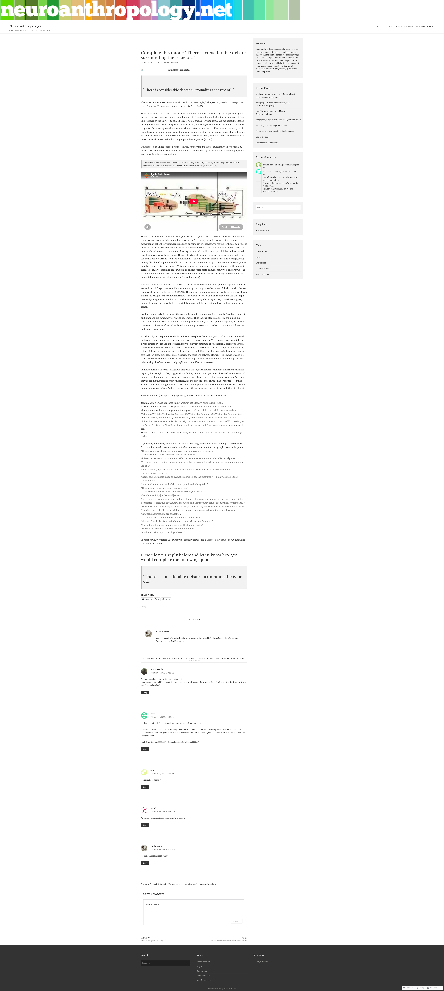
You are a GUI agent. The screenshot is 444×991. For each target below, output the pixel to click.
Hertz (206, 165)
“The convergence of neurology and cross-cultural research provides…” (177, 450)
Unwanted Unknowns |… (273, 183)
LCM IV (216, 432)
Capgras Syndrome (216, 425)
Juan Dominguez (203, 117)
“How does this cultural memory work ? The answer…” (169, 454)
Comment (236, 921)
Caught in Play (204, 432)
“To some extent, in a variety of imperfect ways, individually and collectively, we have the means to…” (194, 506)
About (389, 27)
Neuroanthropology (25, 26)
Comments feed (262, 268)
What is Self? (223, 421)
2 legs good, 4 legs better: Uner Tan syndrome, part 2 (278, 119)
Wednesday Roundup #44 (228, 413)
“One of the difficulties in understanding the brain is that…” (172, 524)
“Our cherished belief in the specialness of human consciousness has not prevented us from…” (189, 510)
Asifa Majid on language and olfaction (272, 125)
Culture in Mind (173, 236)
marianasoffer (157, 669)
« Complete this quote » (178, 443)
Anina (191, 120)
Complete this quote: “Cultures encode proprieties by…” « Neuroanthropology (183, 884)
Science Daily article (217, 539)
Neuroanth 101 (403, 27)
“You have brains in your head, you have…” (163, 532)
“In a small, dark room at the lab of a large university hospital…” (174, 484)
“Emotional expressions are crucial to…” (161, 513)
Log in (258, 257)
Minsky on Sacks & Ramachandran (197, 421)
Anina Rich (177, 102)
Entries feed (261, 263)
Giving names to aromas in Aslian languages (275, 131)
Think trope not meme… (273, 189)
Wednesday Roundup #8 (174, 413)
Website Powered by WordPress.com (222, 989)
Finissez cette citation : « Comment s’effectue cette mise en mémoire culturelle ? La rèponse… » (190, 458)
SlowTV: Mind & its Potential (209, 402)
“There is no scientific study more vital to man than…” (169, 528)
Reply (145, 692)
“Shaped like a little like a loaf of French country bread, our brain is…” (177, 521)
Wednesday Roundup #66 (159, 417)
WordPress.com (262, 274)
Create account (262, 251)
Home (380, 27)
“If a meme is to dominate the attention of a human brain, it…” (173, 517)
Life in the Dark (262, 137)
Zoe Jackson (268, 164)
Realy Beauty (189, 432)
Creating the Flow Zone (164, 425)
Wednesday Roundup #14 (201, 413)
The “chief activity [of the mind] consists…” (163, 495)
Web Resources (424, 27)
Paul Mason (164, 62)
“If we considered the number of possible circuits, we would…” (173, 491)
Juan (242, 117)
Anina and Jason (155, 113)
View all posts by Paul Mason (169, 641)
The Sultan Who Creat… (273, 177)
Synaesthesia (147, 146)
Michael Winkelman (151, 284)
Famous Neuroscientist (166, 421)
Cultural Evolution (221, 406)
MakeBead (267, 171)
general (175, 62)
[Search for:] (278, 207)
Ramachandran (181, 417)
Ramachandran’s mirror (189, 425)
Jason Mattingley (196, 102)
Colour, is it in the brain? (205, 410)
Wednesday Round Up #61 (267, 142)
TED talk (156, 413)
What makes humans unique (196, 406)
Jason (224, 113)
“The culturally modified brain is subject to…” (164, 487)
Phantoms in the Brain (201, 417)
